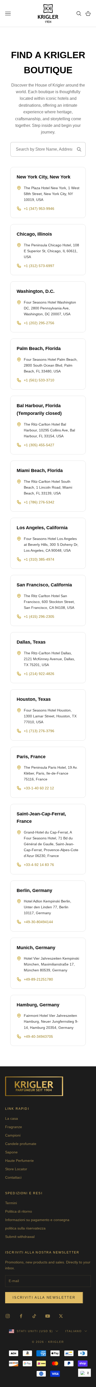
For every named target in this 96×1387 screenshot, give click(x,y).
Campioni (12, 1135)
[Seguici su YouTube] (47, 1316)
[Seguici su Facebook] (21, 1316)
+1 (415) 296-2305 (39, 616)
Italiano (73, 1331)
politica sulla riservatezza (25, 1228)
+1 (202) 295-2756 (39, 323)
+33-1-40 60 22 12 (39, 788)
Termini (11, 1203)
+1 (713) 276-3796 (39, 731)
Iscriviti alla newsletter (44, 1297)
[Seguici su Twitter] (60, 1316)
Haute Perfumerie (19, 1161)
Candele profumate (20, 1144)
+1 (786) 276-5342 (39, 502)
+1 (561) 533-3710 (39, 380)
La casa (11, 1118)
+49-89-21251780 (38, 979)
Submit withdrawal (20, 1237)
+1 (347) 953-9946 (39, 209)
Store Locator (16, 1169)
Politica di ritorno (18, 1211)
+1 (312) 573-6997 (39, 266)
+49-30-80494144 (38, 922)
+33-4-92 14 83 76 (39, 865)
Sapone (11, 1152)
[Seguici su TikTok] (34, 1316)
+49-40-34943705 (38, 1036)
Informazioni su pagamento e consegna (37, 1220)
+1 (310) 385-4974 (39, 559)
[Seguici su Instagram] (7, 1316)
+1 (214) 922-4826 (39, 674)
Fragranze (13, 1127)
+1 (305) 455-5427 (39, 445)
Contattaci (13, 1177)
